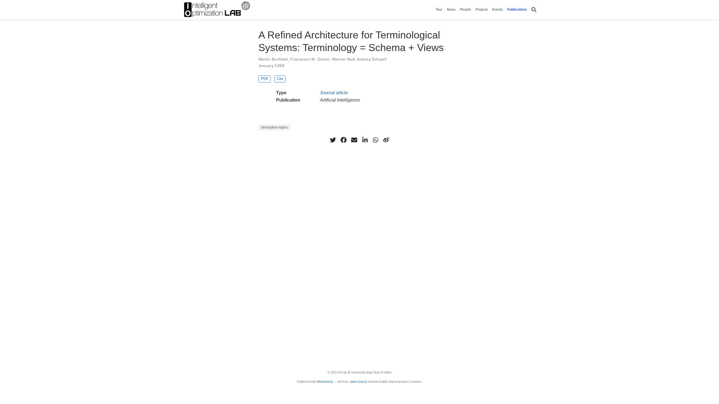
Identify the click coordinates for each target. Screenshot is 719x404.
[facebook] (343, 140)
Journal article (334, 92)
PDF (264, 79)
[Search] (533, 10)
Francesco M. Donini (309, 59)
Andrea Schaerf (371, 59)
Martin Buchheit (273, 59)
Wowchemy (325, 381)
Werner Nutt (343, 59)
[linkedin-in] (365, 140)
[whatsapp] (375, 140)
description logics (274, 127)
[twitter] (333, 140)
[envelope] (354, 140)
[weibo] (386, 140)
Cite (280, 79)
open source (358, 381)
